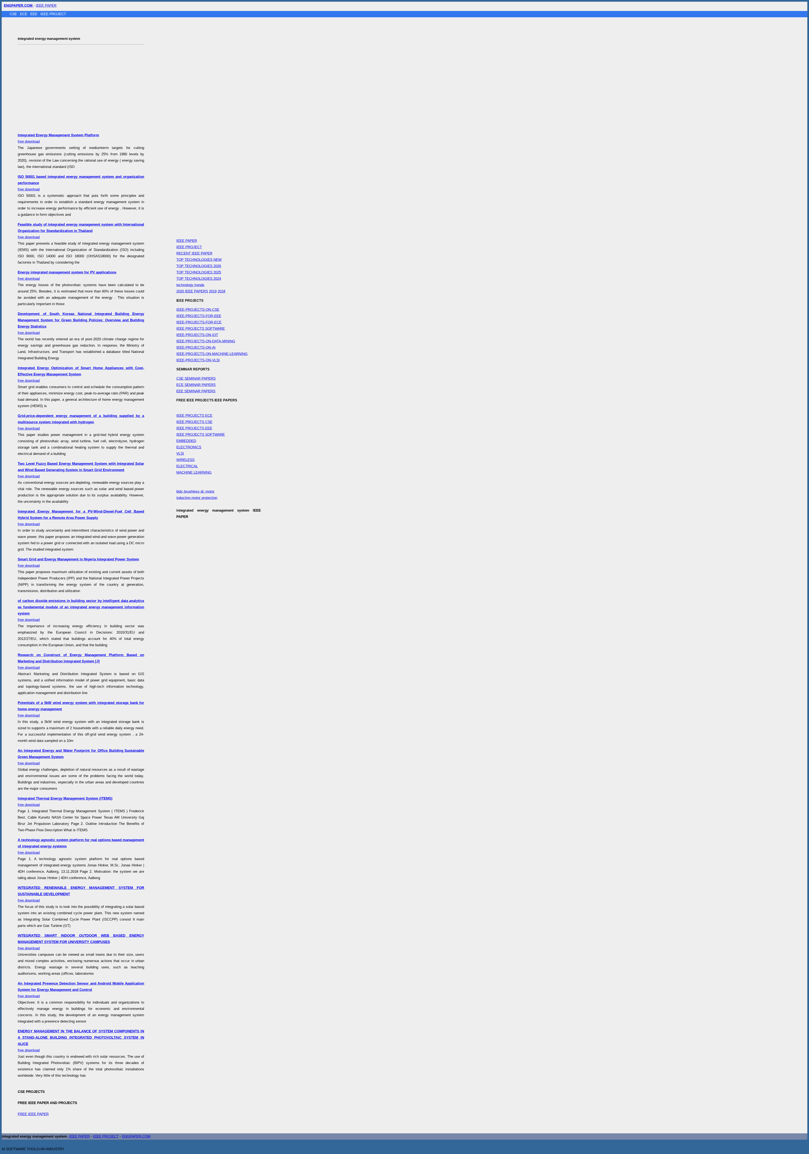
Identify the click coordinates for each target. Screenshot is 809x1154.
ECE (24, 14)
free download (81, 230)
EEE (34, 14)
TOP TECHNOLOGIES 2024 (198, 279)
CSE (14, 14)
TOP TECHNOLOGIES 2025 (198, 272)
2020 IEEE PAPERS (192, 291)
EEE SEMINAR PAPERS (195, 391)
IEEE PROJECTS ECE (194, 416)
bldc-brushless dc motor (195, 491)
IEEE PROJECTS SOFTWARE (200, 329)
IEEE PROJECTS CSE (194, 422)
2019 (213, 291)
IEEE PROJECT (53, 14)
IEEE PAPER (46, 6)
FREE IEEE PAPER (33, 1114)
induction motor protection (196, 498)
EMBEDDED (186, 441)
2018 (221, 291)
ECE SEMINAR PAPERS (196, 385)
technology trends (190, 285)
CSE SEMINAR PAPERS (196, 379)
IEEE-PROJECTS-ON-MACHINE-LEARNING (212, 354)
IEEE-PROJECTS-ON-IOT (197, 335)
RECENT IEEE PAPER (194, 253)
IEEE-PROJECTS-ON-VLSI (198, 360)
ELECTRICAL (187, 466)
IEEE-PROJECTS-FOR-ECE (198, 322)
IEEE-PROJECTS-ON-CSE (197, 310)
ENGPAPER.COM (136, 1136)
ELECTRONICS (188, 447)
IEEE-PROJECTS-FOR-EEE (198, 316)
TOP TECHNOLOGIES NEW (199, 260)
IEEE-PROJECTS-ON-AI (196, 348)
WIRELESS (185, 460)
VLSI (180, 454)
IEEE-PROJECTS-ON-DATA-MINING (205, 341)
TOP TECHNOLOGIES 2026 (198, 266)
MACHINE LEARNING (194, 472)
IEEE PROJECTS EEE (194, 428)
